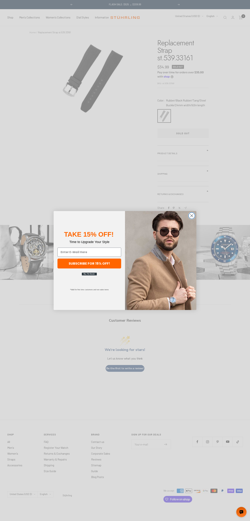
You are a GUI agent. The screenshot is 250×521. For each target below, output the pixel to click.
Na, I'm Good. (89, 274)
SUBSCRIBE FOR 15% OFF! (89, 263)
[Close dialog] (192, 215)
